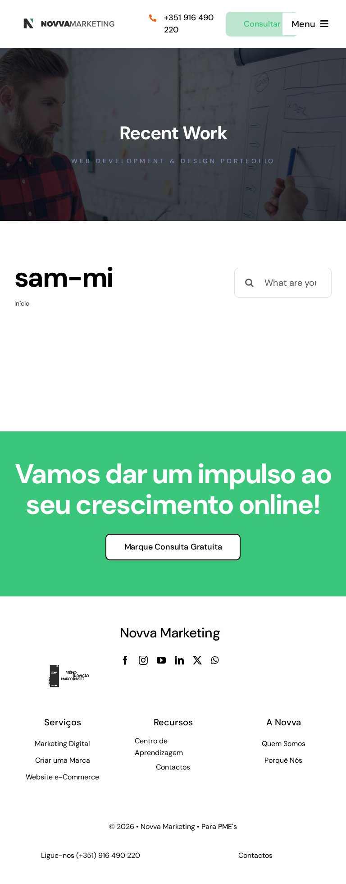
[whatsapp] (215, 660)
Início (21, 303)
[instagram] (143, 660)
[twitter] (197, 660)
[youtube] (161, 660)
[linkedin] (179, 660)
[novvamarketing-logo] (66, 21)
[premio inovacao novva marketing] (74, 669)
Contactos (255, 855)
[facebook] (125, 660)
